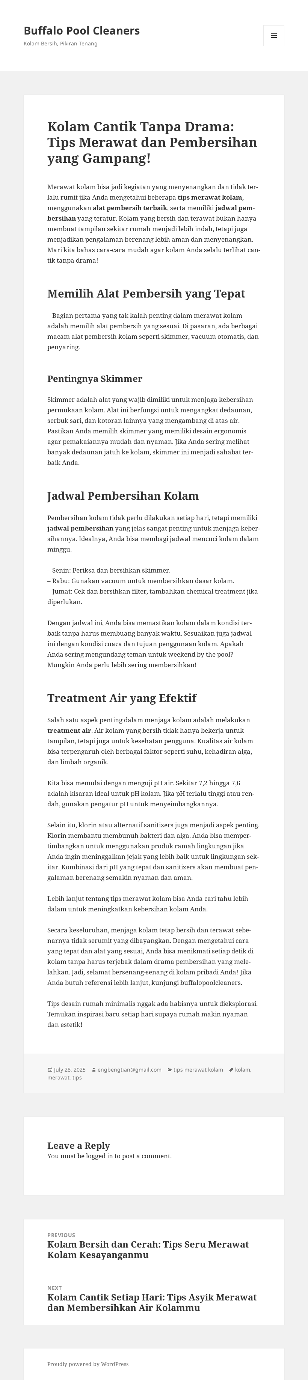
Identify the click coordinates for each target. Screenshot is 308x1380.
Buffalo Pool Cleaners (82, 30)
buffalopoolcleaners (210, 982)
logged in (99, 1156)
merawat (58, 1077)
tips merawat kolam (140, 898)
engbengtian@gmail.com (130, 1069)
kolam (242, 1069)
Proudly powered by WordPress (87, 1364)
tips (77, 1077)
